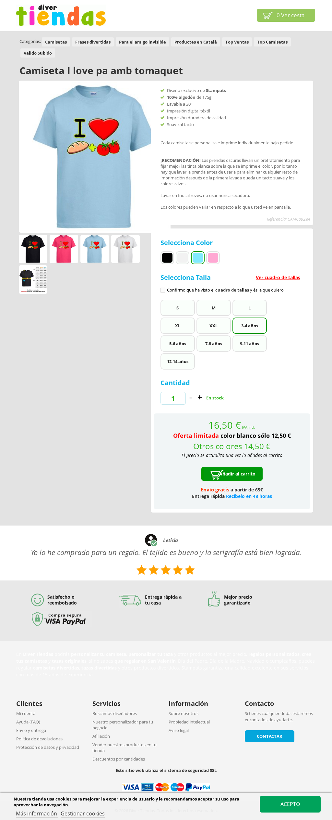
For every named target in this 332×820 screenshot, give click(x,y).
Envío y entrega (31, 730)
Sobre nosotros (183, 713)
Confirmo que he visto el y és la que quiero (225, 290)
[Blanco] (182, 258)
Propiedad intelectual (189, 722)
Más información (37, 813)
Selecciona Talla (230, 283)
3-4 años (249, 326)
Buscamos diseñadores (114, 713)
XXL (213, 326)
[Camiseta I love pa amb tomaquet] (33, 249)
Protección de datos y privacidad (47, 747)
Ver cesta (290, 15)
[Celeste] (198, 258)
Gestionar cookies (83, 813)
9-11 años (249, 343)
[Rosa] (213, 258)
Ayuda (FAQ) (28, 722)
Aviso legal (179, 730)
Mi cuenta (25, 713)
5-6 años (177, 343)
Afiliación (101, 736)
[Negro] (167, 258)
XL (177, 326)
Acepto (290, 804)
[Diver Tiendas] (61, 15)
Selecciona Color (187, 242)
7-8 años (213, 343)
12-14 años (177, 361)
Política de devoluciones (39, 739)
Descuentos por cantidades (118, 759)
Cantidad (175, 382)
